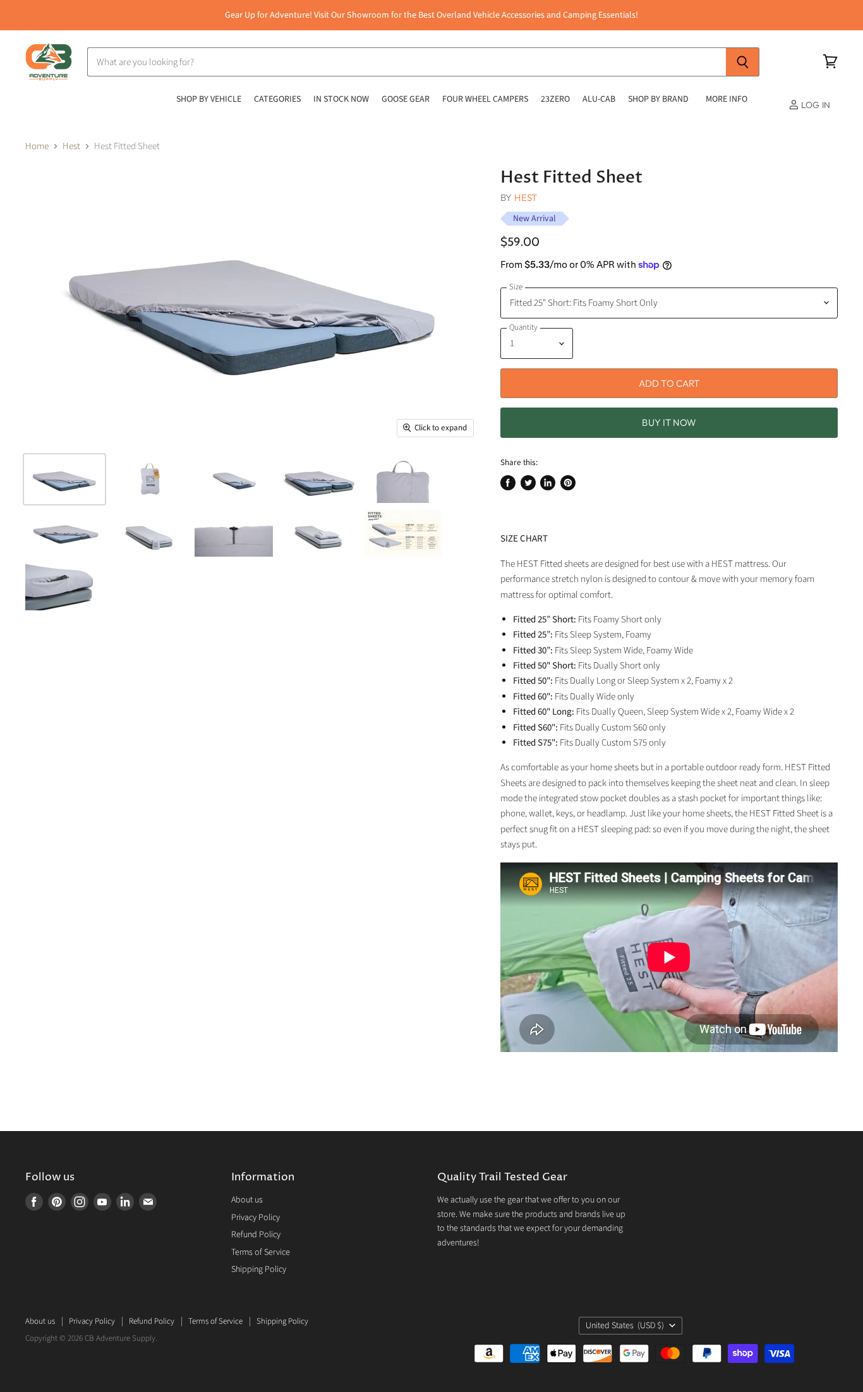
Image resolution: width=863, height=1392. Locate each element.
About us (247, 1200)
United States (625, 1325)
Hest (71, 146)
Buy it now (669, 422)
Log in (814, 105)
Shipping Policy (258, 1269)
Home (37, 146)
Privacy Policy (255, 1217)
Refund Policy (256, 1234)
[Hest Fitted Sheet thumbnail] (64, 479)
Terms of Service (260, 1252)
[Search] (742, 61)
